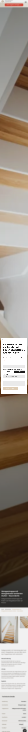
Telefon (8, 371)
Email (19, 371)
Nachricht (5, 380)
